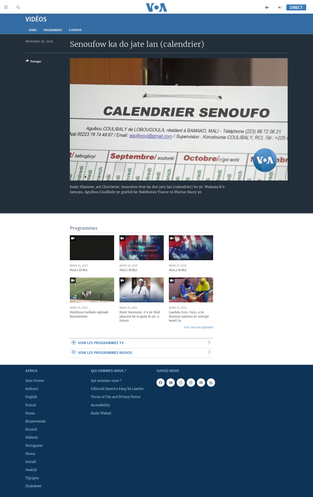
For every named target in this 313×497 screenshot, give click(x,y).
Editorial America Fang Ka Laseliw (117, 389)
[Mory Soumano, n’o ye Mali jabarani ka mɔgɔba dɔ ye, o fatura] (141, 289)
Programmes (52, 30)
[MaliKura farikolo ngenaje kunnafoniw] (92, 289)
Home (33, 30)
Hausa (30, 413)
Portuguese (34, 446)
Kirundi (31, 429)
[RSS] (211, 382)
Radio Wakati (101, 413)
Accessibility (100, 405)
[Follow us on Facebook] (160, 382)
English (31, 397)
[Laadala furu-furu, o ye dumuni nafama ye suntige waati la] (191, 289)
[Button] (33, 62)
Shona (30, 454)
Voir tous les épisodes (198, 327)
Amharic (31, 389)
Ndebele (31, 438)
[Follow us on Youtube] (171, 382)
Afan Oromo (34, 381)
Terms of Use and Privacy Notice (116, 397)
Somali (30, 462)
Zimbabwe (33, 486)
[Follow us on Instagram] (181, 382)
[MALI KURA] (92, 247)
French (30, 405)
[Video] (267, 7)
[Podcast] (191, 382)
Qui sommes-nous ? (106, 381)
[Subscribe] (201, 382)
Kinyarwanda (35, 421)
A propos (75, 30)
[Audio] (280, 7)
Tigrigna (32, 478)
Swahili (31, 470)
